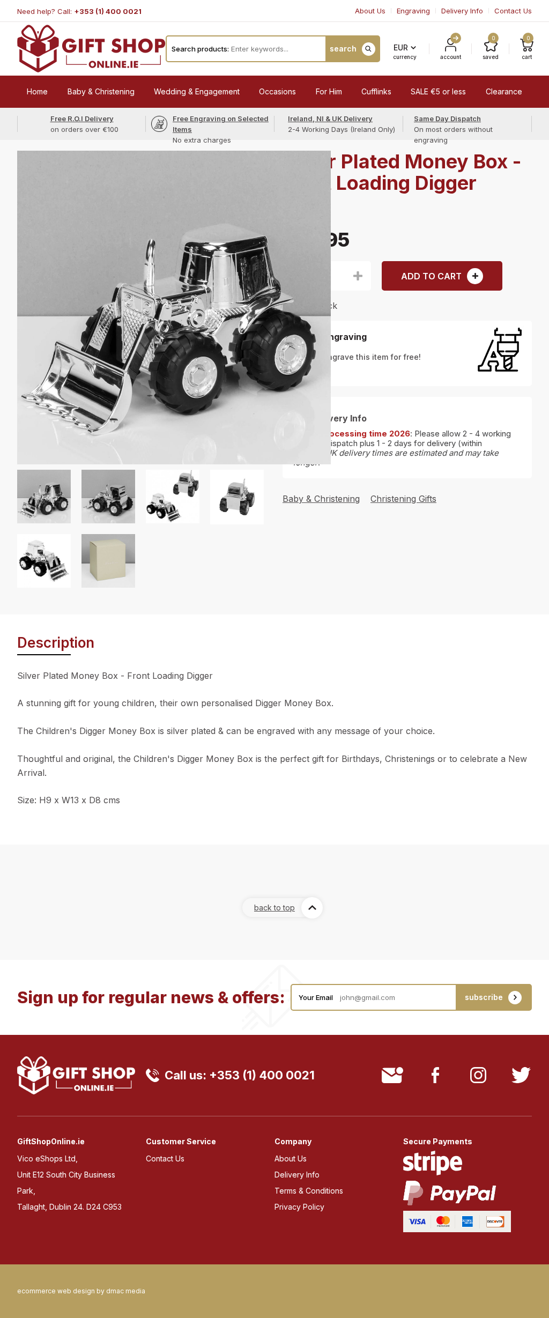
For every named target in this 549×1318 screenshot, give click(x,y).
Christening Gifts (403, 498)
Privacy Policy (299, 1206)
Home (37, 91)
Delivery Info (462, 10)
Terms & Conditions (308, 1190)
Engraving (413, 10)
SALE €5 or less (438, 91)
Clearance (504, 91)
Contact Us (513, 10)
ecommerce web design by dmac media (81, 1291)
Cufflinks (376, 91)
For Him (329, 91)
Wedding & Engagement (197, 91)
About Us (370, 10)
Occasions (277, 91)
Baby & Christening (101, 91)
